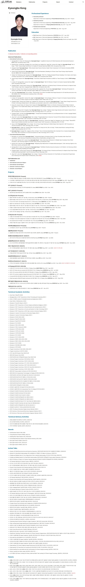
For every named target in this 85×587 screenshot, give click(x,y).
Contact (71, 2)
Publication (32, 2)
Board (58, 2)
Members (18, 2)
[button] (83, 2)
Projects (45, 2)
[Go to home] (6, 2)
